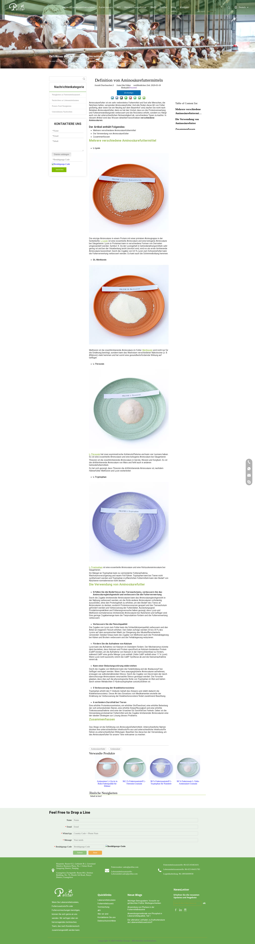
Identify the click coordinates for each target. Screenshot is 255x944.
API (118, 7)
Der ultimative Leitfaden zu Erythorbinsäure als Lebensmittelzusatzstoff (146, 921)
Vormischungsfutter (135, 7)
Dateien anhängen (61, 154)
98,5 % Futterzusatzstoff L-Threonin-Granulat (134, 782)
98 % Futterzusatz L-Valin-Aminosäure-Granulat (188, 782)
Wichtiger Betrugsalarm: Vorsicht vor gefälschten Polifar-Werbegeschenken (144, 902)
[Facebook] (176, 909)
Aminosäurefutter (98, 749)
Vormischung (103, 907)
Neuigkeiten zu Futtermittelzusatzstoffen (67, 95)
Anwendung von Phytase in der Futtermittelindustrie (141, 908)
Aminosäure (115, 749)
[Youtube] (185, 909)
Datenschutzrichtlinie (107, 921)
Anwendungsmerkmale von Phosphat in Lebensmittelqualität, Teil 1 (145, 914)
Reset (95, 853)
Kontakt (184, 7)
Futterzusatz (106, 7)
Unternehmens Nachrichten (62, 112)
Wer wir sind (103, 914)
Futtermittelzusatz (106, 903)
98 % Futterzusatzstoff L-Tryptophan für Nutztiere (161, 782)
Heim (65, 7)
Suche (84, 79)
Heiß (153, 7)
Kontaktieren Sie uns (107, 917)
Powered (133, 88)
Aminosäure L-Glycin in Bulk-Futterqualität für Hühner (107, 783)
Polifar (163, 7)
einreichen (59, 170)
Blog (173, 7)
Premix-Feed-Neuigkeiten (61, 106)
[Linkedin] (180, 909)
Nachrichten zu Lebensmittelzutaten (65, 100)
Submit (80, 853)
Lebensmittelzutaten (83, 7)
